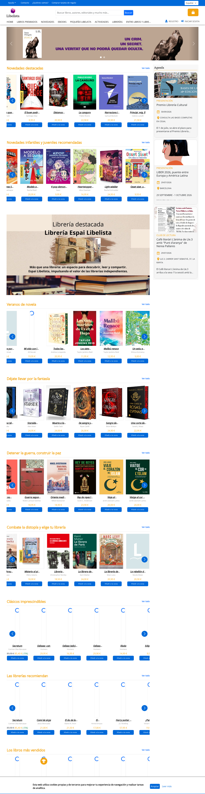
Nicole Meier (138, 575)
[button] (11, 43)
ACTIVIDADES (102, 21)
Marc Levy (111, 575)
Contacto (25, 2)
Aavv (58, 190)
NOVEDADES (47, 21)
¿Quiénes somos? (40, 2)
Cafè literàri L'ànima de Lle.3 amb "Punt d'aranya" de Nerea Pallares (174, 242)
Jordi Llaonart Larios (111, 500)
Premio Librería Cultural (171, 105)
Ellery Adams (31, 575)
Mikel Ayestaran (58, 500)
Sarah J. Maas (137, 426)
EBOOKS (62, 21)
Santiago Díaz (31, 116)
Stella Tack (58, 426)
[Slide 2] (104, 57)
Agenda (159, 68)
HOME (10, 21)
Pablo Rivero (84, 116)
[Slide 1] (101, 57)
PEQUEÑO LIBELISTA (80, 21)
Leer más (167, 786)
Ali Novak (32, 352)
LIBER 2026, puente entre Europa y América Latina (172, 173)
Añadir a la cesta (31, 124)
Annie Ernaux (96, 723)
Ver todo (146, 68)
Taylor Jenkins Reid (84, 352)
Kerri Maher (85, 575)
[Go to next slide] (145, 101)
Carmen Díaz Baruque (17, 649)
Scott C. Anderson (84, 500)
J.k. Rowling (123, 723)
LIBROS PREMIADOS (27, 21)
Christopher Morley (58, 575)
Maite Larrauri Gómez (32, 500)
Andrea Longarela (58, 352)
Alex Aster (32, 426)
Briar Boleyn (111, 426)
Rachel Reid (32, 190)
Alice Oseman (84, 190)
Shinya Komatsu (137, 352)
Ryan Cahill (84, 426)
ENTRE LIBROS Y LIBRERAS (139, 21)
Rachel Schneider (111, 190)
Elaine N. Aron (70, 723)
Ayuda (11, 2)
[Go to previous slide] (12, 101)
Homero (43, 649)
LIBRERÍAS (117, 21)
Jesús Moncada (44, 723)
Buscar (128, 12)
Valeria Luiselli (138, 116)
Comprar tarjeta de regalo (64, 2)
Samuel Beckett (111, 116)
